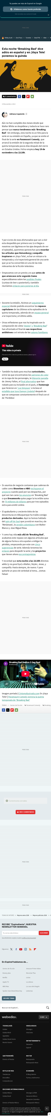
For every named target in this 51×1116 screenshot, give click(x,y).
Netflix (5, 977)
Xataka (5, 1029)
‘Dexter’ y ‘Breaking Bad (35, 325)
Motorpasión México (32, 1103)
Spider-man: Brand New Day (12, 991)
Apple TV (6, 982)
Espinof (28, 1048)
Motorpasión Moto (32, 1063)
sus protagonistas (27, 554)
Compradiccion (8, 1081)
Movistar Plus (31, 973)
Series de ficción (16, 705)
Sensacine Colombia (32, 1099)
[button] (18, 113)
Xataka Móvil (7, 1033)
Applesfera (6, 1036)
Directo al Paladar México (11, 1103)
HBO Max (6, 986)
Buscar (48, 1008)
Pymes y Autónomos (33, 1078)
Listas (28, 977)
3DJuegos (29, 1029)
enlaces (5, 551)
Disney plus (7, 973)
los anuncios (25, 495)
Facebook (19, 96)
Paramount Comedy (33, 705)
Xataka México (7, 1093)
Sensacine (29, 1044)
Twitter (23, 96)
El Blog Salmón (31, 1074)
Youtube (21, 949)
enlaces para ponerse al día (26, 285)
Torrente (28, 38)
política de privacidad (29, 938)
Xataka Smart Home (9, 1039)
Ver (26, 812)
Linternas (29, 991)
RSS (30, 949)
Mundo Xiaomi (7, 1042)
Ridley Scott (8, 38)
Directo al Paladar (8, 1059)
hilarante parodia (40, 378)
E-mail (32, 96)
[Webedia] (9, 1018)
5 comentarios (10, 96)
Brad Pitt (37, 38)
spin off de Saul (12, 521)
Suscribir (44, 933)
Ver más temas (8, 998)
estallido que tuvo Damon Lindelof (18, 391)
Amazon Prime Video (33, 968)
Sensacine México (31, 1096)
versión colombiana (25, 524)
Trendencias (6, 1074)
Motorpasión (30, 1059)
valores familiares (39, 332)
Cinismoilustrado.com (29, 693)
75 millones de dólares (15, 501)
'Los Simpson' (24, 388)
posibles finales (33, 279)
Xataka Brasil (7, 1096)
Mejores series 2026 (23, 915)
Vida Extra (29, 1033)
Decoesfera (6, 1078)
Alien (44, 38)
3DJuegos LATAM (31, 1093)
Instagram (25, 949)
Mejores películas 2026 (40, 915)
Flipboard (28, 96)
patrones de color (39, 374)
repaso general (41, 312)
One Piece (19, 38)
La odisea (29, 982)
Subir (42, 1017)
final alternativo (28, 381)
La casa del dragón (32, 986)
